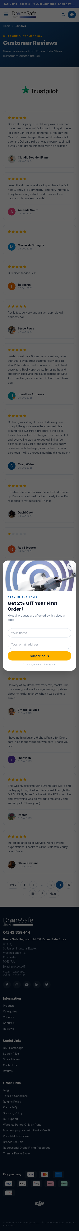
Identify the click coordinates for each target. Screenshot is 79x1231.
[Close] (70, 566)
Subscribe (37, 656)
